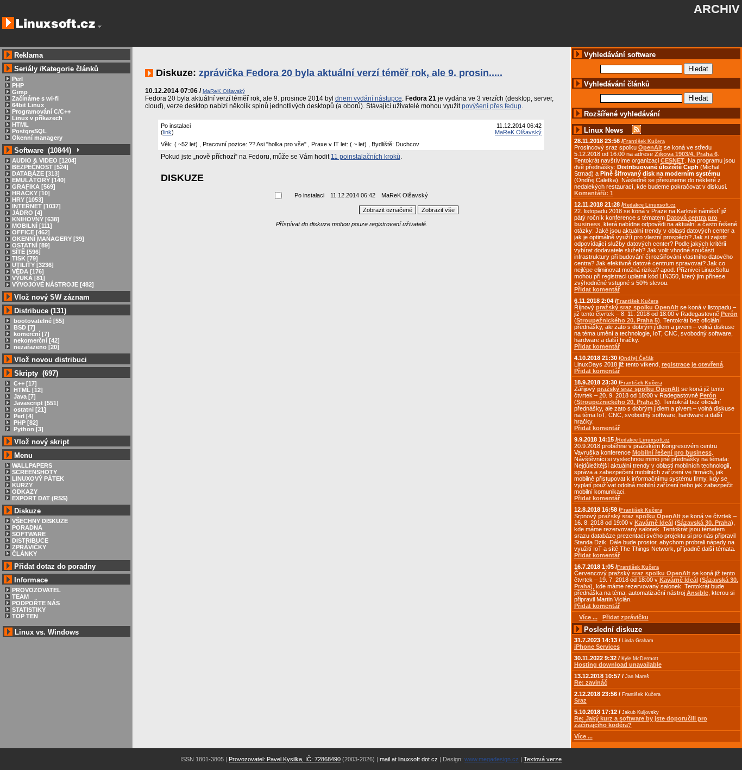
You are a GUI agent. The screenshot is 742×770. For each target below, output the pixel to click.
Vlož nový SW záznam (52, 297)
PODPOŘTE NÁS (36, 603)
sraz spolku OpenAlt (661, 573)
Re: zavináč (590, 682)
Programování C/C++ (41, 111)
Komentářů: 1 (593, 193)
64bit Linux (28, 105)
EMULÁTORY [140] (39, 180)
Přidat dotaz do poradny (54, 566)
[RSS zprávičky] (636, 130)
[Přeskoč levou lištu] (99, 26)
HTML (20, 124)
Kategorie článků (70, 69)
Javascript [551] (35, 403)
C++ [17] (24, 383)
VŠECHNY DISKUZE (40, 521)
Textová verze (543, 759)
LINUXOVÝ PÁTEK (38, 478)
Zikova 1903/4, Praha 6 (686, 154)
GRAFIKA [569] (33, 186)
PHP (18, 85)
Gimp (20, 92)
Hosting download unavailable (618, 664)
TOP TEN (25, 616)
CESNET (672, 160)
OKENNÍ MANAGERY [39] (48, 238)
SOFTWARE (29, 534)
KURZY (22, 485)
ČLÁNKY (24, 553)
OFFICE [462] (31, 232)
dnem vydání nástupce (368, 98)
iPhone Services (597, 646)
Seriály (25, 69)
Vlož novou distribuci (50, 360)
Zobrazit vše (438, 210)
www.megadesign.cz (491, 759)
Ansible (697, 592)
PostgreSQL (29, 131)
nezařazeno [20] (35, 347)
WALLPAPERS (32, 465)
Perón (729, 314)
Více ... (583, 736)
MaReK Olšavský (518, 132)
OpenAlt (650, 147)
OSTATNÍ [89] (31, 245)
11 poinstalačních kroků (365, 156)
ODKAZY (24, 491)
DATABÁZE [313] (36, 173)
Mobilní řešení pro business (672, 452)
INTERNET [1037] (36, 206)
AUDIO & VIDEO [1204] (44, 160)
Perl (17, 79)
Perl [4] (23, 416)
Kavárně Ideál (653, 522)
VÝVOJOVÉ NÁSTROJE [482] (53, 284)
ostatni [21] (29, 409)
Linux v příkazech (37, 118)
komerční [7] (30, 334)
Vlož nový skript (41, 442)
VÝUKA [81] (28, 278)
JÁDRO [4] (27, 212)
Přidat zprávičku (625, 617)
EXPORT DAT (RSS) (40, 498)
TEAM (20, 596)
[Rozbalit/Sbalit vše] (77, 150)
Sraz (580, 700)
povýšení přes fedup (491, 106)
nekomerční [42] (36, 340)
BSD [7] (23, 327)
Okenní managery (37, 137)
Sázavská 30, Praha (704, 522)
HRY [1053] (27, 199)
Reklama (28, 55)
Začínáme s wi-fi (35, 98)
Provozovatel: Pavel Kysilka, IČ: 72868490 (285, 759)
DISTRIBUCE (30, 540)
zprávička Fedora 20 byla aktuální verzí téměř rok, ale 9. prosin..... (350, 72)
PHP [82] (25, 422)
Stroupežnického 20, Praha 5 (617, 320)
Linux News (603, 130)
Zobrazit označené (387, 210)
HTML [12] (27, 390)
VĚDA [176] (28, 271)
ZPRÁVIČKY (29, 547)
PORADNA (27, 527)
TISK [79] (25, 258)
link (167, 132)
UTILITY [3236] (33, 265)
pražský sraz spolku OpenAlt (637, 307)
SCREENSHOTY (34, 472)
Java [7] (24, 396)
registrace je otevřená (692, 364)
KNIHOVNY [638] (35, 219)
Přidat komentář (597, 289)
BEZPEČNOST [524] (40, 167)
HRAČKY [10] (31, 193)
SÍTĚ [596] (26, 252)
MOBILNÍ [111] (32, 225)
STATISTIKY (29, 609)
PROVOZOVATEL (36, 590)
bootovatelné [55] (38, 321)
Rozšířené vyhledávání (622, 114)
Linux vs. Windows (47, 632)
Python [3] (27, 429)
